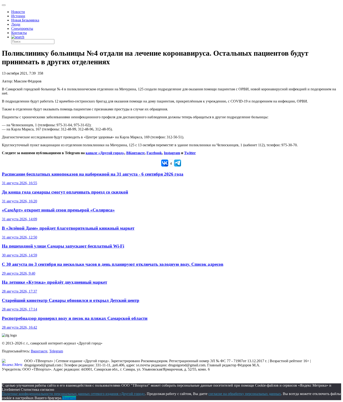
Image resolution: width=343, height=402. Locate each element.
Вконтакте (39, 351)
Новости (18, 12)
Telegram (56, 351)
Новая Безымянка (25, 20)
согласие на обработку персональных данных (244, 394)
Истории (18, 16)
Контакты (19, 33)
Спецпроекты (22, 29)
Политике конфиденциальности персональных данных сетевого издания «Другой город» (73, 394)
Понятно (69, 398)
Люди (15, 24)
